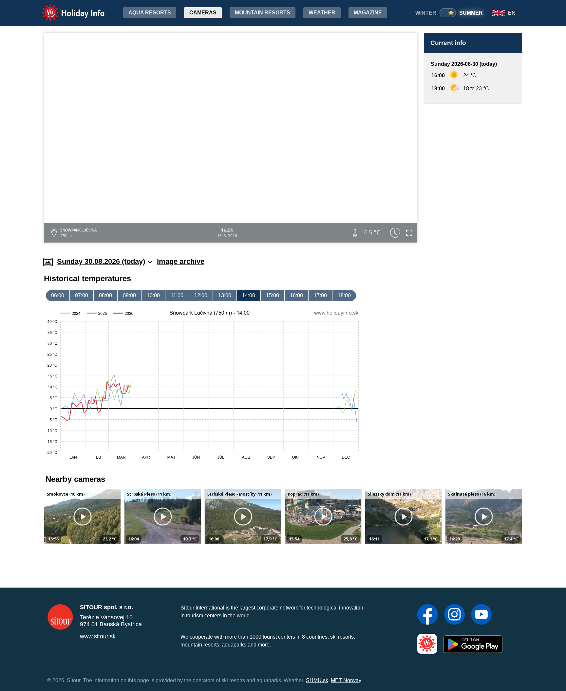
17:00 (320, 295)
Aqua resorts (149, 12)
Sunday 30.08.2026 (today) (101, 261)
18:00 (344, 295)
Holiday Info (67, 8)
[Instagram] (454, 615)
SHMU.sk (317, 680)
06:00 (57, 295)
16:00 (296, 295)
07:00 (81, 295)
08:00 (105, 295)
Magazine (368, 12)
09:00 (129, 295)
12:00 (200, 295)
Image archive (180, 261)
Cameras (203, 12)
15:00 (272, 295)
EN (512, 13)
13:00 (224, 295)
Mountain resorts (262, 12)
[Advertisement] (473, 174)
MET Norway (346, 680)
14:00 (248, 295)
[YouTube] (481, 615)
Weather (322, 12)
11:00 (177, 295)
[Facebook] (427, 615)
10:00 (153, 295)
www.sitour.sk (98, 636)
